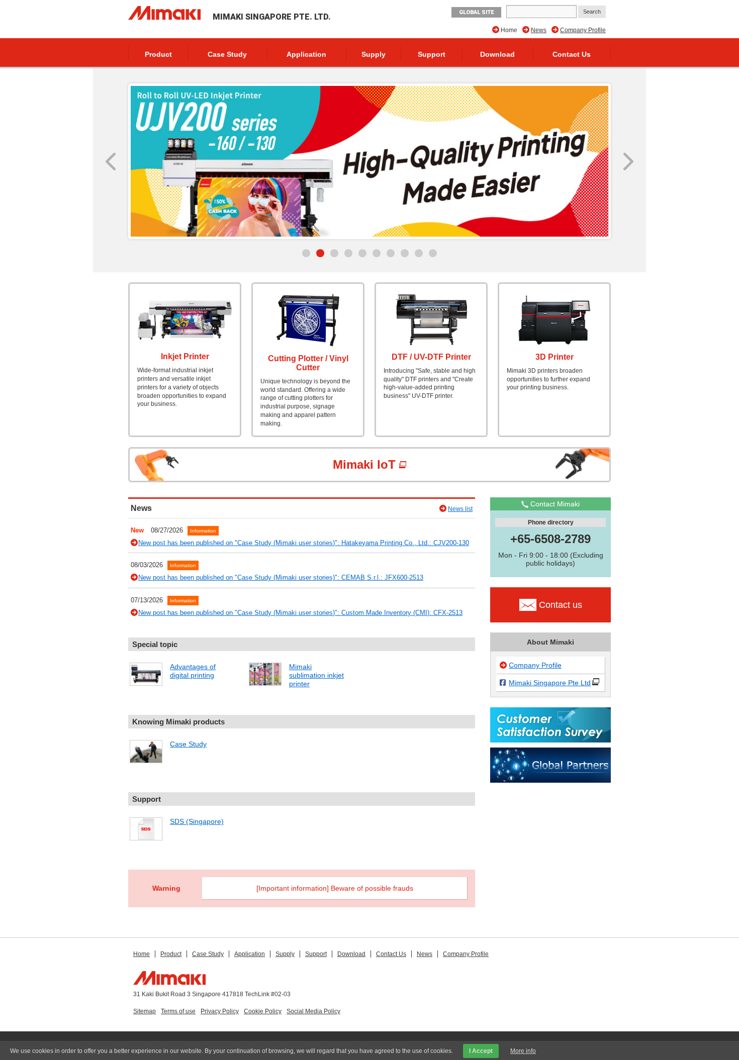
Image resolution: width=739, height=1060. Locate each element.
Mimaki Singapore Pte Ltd (550, 683)
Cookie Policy (263, 1011)
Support (431, 54)
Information (203, 531)
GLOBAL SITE (476, 12)
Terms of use (178, 1011)
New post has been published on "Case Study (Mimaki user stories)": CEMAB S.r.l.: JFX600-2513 (280, 577)
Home (141, 954)
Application (306, 54)
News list (460, 508)
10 (433, 253)
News (538, 30)
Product (158, 54)
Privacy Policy (220, 1011)
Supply (373, 54)
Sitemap (144, 1011)
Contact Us (571, 54)
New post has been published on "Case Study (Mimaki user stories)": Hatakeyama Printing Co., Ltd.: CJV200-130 (303, 543)
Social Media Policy (313, 1011)
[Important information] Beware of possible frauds (334, 888)
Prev (112, 161)
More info (523, 1050)
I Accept (481, 1050)
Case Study (227, 54)
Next (627, 161)
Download (497, 54)
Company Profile (583, 30)
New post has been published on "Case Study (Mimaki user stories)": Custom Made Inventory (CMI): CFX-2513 (300, 612)
